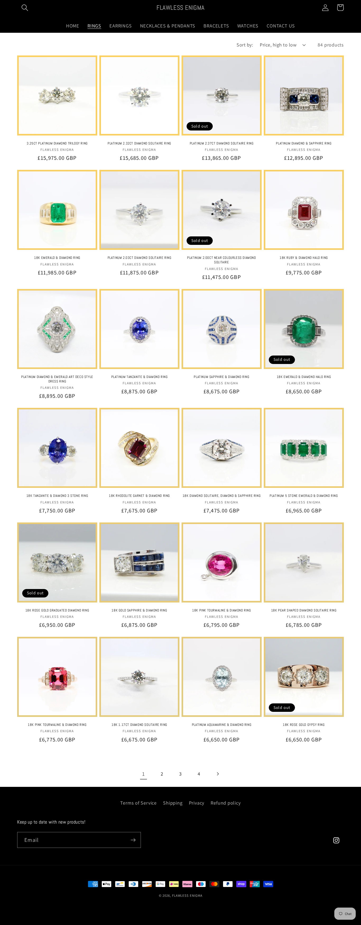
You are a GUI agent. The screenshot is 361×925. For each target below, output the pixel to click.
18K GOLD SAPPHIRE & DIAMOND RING (139, 610)
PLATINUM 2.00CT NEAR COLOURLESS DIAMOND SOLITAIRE (221, 260)
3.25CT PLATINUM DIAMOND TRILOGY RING (57, 143)
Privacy (196, 803)
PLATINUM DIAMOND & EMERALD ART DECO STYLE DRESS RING (57, 379)
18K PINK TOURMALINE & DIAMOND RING (221, 610)
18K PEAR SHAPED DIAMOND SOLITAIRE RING (304, 610)
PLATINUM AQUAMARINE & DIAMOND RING (221, 725)
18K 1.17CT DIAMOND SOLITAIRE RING (139, 725)
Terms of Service (138, 803)
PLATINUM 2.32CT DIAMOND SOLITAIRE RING (139, 143)
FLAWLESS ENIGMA (187, 895)
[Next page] (217, 773)
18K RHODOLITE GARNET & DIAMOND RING (139, 496)
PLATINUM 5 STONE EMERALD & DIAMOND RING (304, 496)
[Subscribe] (133, 840)
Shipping (172, 803)
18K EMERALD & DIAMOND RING (57, 258)
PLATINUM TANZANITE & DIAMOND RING (139, 377)
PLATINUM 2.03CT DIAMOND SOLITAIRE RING (140, 258)
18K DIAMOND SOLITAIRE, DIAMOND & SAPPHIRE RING (222, 496)
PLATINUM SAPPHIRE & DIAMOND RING (221, 377)
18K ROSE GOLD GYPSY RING (304, 725)
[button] (24, 7)
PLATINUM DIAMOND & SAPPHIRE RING (303, 143)
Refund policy (225, 803)
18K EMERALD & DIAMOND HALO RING (304, 377)
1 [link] (143, 773)
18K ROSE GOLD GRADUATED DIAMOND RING (57, 610)
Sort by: (245, 44)
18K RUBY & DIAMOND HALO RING (304, 258)
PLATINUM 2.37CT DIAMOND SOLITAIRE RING (222, 143)
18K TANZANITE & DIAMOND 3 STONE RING (57, 496)
